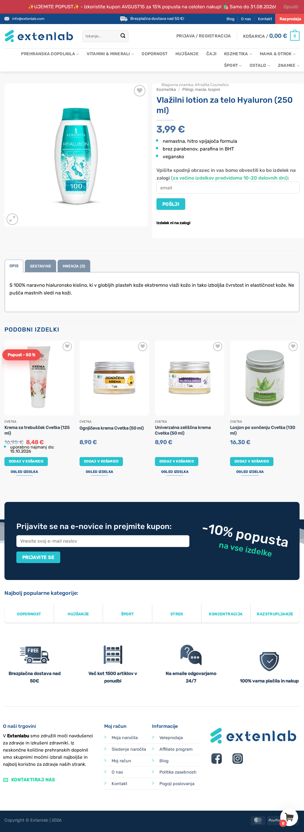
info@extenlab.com (28, 19)
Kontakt (265, 19)
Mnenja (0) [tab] (74, 266)
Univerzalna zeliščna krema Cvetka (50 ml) (183, 430)
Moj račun (121, 760)
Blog (231, 19)
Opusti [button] (291, 6)
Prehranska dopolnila (48, 53)
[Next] (299, 414)
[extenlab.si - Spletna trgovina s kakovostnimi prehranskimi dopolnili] (38, 36)
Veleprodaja (171, 737)
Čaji (211, 53)
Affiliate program (176, 749)
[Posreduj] (123, 36)
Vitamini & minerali (108, 53)
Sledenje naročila (129, 749)
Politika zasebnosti (177, 772)
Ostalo (258, 65)
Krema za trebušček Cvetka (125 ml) (37, 430)
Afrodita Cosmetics (212, 85)
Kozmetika (236, 53)
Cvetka (10, 422)
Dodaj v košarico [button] (26, 461)
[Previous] (4, 414)
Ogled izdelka (24, 472)
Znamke (287, 65)
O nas (246, 19)
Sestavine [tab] (40, 266)
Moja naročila (125, 737)
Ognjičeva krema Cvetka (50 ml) (112, 428)
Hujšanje (187, 53)
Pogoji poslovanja (176, 783)
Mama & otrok (276, 53)
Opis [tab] (14, 266)
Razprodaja (290, 19)
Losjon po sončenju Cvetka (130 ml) (262, 430)
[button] (203, 36)
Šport (231, 65)
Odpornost (155, 53)
